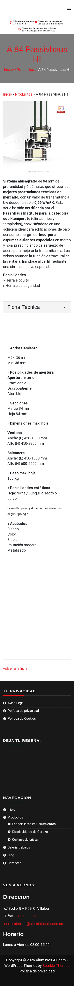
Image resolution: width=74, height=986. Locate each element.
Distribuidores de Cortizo (30, 832)
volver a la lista (15, 668)
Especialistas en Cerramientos (34, 824)
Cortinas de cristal (25, 840)
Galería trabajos (19, 847)
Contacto (14, 863)
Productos (15, 817)
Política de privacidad (23, 711)
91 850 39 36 (25, 916)
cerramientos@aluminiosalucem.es (38, 31)
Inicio (11, 810)
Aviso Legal (16, 703)
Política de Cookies (22, 718)
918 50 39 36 (19, 24)
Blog (11, 855)
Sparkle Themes (56, 965)
